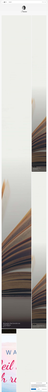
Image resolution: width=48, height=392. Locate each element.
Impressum (41, 390)
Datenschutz (38, 390)
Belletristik (5, 321)
